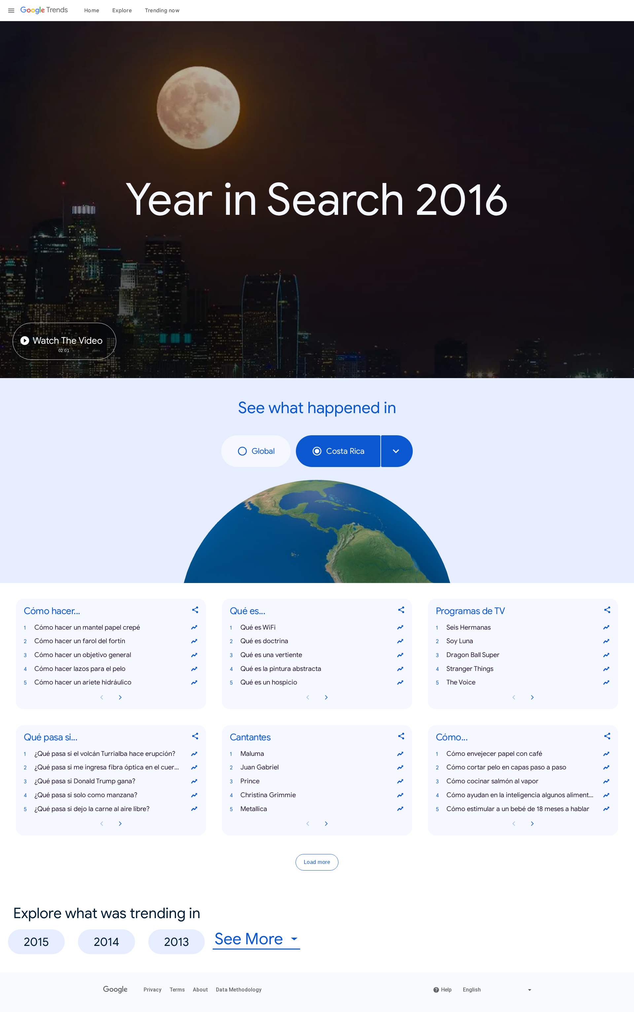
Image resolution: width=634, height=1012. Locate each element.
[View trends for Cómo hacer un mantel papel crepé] (194, 628)
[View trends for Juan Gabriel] (400, 768)
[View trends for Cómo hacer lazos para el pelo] (194, 669)
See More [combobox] (249, 939)
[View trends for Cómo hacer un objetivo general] (194, 655)
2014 (106, 941)
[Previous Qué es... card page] (308, 697)
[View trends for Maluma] (400, 754)
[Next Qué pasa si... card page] (120, 824)
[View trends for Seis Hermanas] (606, 628)
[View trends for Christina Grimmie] (400, 795)
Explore (122, 10)
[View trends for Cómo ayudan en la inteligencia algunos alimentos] (606, 795)
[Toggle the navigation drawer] (11, 11)
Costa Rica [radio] (345, 451)
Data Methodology (239, 990)
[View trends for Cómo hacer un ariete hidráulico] (194, 683)
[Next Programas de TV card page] (532, 697)
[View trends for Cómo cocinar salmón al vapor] (606, 781)
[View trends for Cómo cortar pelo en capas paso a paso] (606, 768)
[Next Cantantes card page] (326, 824)
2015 (36, 941)
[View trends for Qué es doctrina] (400, 641)
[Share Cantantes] (401, 737)
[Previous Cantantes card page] (308, 824)
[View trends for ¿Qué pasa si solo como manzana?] (194, 795)
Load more (317, 862)
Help (446, 990)
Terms (177, 990)
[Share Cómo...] (608, 737)
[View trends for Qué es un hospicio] (400, 683)
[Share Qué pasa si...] (195, 737)
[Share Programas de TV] (608, 611)
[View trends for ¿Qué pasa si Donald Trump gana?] (194, 781)
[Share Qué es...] (401, 611)
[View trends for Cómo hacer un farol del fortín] (194, 641)
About (200, 990)
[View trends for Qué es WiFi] (400, 628)
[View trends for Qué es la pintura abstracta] (400, 669)
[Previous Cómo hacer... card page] (102, 697)
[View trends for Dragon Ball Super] (606, 655)
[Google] (115, 990)
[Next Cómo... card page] (532, 824)
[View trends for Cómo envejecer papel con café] (606, 754)
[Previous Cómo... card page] (514, 824)
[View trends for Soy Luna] (606, 641)
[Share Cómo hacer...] (195, 611)
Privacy (152, 990)
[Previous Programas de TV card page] (514, 697)
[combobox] (397, 451)
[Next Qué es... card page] (326, 697)
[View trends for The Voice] (606, 683)
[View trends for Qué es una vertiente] (400, 655)
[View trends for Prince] (400, 781)
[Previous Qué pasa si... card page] (102, 824)
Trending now (162, 10)
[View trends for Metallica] (400, 809)
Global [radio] (263, 451)
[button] (111, 628)
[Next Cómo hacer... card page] (120, 697)
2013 (176, 941)
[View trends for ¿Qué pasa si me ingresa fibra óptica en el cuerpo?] (194, 768)
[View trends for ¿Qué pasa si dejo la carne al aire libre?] (194, 809)
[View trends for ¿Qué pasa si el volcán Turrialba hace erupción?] (194, 754)
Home (91, 10)
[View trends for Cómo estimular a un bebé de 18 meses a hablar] (606, 809)
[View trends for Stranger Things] (606, 669)
